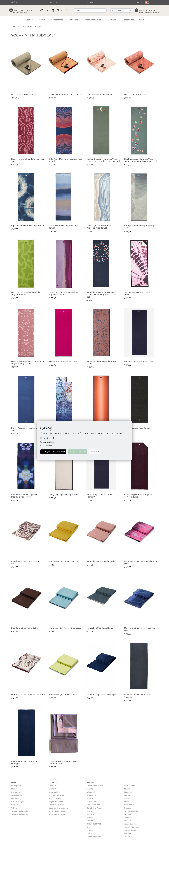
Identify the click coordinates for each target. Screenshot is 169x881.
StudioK (127, 814)
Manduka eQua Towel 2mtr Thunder (137, 695)
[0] (147, 5)
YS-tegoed (16, 786)
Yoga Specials (130, 830)
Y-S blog (14, 808)
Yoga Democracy (131, 827)
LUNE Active (129, 786)
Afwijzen (95, 451)
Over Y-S (52, 786)
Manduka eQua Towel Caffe (24, 628)
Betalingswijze (17, 802)
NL (16, 2)
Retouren (15, 792)
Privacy (14, 805)
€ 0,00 (139, 2)
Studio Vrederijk (131, 811)
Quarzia (127, 808)
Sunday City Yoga (56, 795)
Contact (52, 789)
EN (12, 2)
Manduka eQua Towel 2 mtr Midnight (24, 762)
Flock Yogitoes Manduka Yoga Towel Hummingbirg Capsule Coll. (141, 160)
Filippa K (90, 814)
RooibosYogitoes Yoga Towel (63, 361)
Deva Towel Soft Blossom (99, 94)
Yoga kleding (54, 792)
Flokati (89, 818)
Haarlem (53, 2)
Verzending (16, 798)
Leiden (89, 2)
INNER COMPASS (93, 824)
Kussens (74, 20)
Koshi (88, 827)
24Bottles (90, 789)
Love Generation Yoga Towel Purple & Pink (63, 762)
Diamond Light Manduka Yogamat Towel (27, 160)
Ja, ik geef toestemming (53, 451)
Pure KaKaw (129, 805)
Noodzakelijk (48, 438)
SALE (141, 20)
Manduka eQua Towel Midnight (101, 694)
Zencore (128, 837)
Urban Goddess (131, 824)
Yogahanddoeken (93, 20)
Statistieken (48, 442)
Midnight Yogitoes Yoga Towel (138, 361)
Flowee (89, 821)
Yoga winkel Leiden (19, 814)
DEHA (89, 811)
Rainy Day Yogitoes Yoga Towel (64, 494)
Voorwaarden (17, 795)
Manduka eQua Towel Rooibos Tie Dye (141, 562)
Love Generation (93, 837)
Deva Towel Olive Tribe (22, 94)
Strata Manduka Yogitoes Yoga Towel (63, 226)
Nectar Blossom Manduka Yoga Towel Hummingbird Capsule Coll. (103, 160)
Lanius (89, 833)
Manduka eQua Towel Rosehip (101, 561)
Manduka (128, 792)
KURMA (89, 830)
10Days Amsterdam (94, 786)
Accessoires (128, 20)
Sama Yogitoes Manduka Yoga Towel (101, 362)
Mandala (128, 789)
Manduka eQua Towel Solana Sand (28, 694)
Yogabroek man (56, 802)
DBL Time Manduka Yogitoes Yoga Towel (65, 160)
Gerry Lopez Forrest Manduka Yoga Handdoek (25, 293)
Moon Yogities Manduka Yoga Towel (25, 429)
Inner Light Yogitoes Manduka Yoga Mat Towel (63, 293)
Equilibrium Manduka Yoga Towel (27, 225)
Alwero (89, 798)
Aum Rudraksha (93, 805)
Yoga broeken (55, 798)
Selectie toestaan (78, 451)
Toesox (127, 821)
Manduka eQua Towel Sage (99, 628)
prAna (126, 802)
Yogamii (127, 833)
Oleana (127, 798)
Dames (29, 20)
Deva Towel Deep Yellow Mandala (65, 94)
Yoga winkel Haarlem (20, 811)
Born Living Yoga (93, 808)
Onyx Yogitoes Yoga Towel (137, 428)
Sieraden (112, 20)
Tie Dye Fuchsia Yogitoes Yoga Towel (139, 293)
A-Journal (90, 792)
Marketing (47, 446)
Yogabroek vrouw (56, 805)
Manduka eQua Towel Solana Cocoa (25, 562)
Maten (14, 789)
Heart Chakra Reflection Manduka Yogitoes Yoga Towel (27, 362)
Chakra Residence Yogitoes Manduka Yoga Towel (24, 495)
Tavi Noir (128, 818)
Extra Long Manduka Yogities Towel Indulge (138, 495)
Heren (42, 20)
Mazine (127, 795)
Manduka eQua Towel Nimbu (63, 694)
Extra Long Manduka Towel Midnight (99, 495)
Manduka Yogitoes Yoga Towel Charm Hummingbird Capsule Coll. (101, 294)
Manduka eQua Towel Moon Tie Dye (139, 629)
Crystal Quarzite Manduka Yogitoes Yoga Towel (98, 226)
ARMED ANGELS (93, 802)
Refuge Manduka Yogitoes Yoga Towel (139, 226)
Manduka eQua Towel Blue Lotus (65, 628)
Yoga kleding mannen (58, 808)
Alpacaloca (91, 795)
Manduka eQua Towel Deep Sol (64, 561)
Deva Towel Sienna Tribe (136, 94)
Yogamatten (57, 20)
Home (16, 26)
